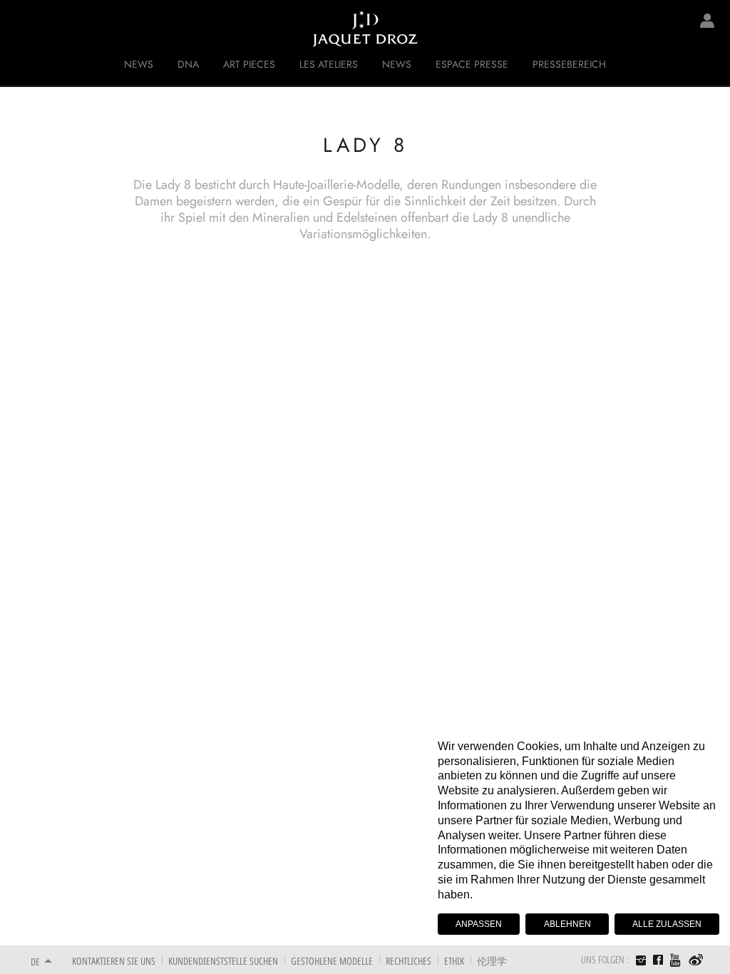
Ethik (454, 961)
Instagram (641, 962)
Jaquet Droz (21, 28)
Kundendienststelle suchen (223, 961)
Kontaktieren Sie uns (113, 961)
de (35, 961)
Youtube (676, 960)
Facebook (658, 960)
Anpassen (479, 924)
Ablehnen (567, 924)
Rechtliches (408, 961)
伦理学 (492, 961)
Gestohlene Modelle (332, 961)
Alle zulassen (666, 924)
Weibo (696, 960)
